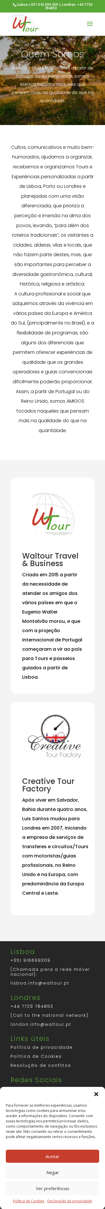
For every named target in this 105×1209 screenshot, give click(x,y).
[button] (96, 1094)
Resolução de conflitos (40, 1065)
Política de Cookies (28, 1201)
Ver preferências (52, 1188)
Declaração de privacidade (69, 1201)
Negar (52, 1172)
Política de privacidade (41, 1047)
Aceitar (53, 1156)
